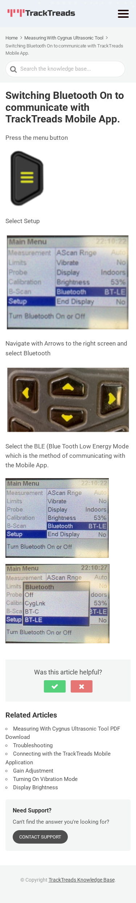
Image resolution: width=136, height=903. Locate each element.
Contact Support (40, 837)
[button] (55, 686)
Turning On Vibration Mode (46, 779)
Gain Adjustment (34, 771)
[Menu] (123, 14)
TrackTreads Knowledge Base (82, 880)
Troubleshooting (34, 745)
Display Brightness (36, 787)
